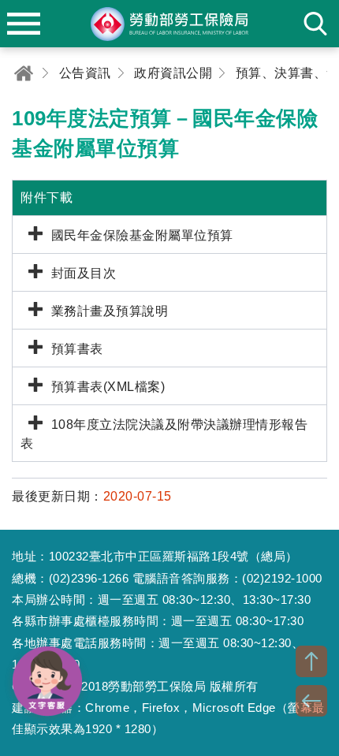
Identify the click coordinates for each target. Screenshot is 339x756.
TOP (311, 661)
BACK (311, 701)
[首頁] (23, 73)
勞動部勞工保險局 (169, 23)
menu (23, 23)
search (315, 23)
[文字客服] (47, 681)
